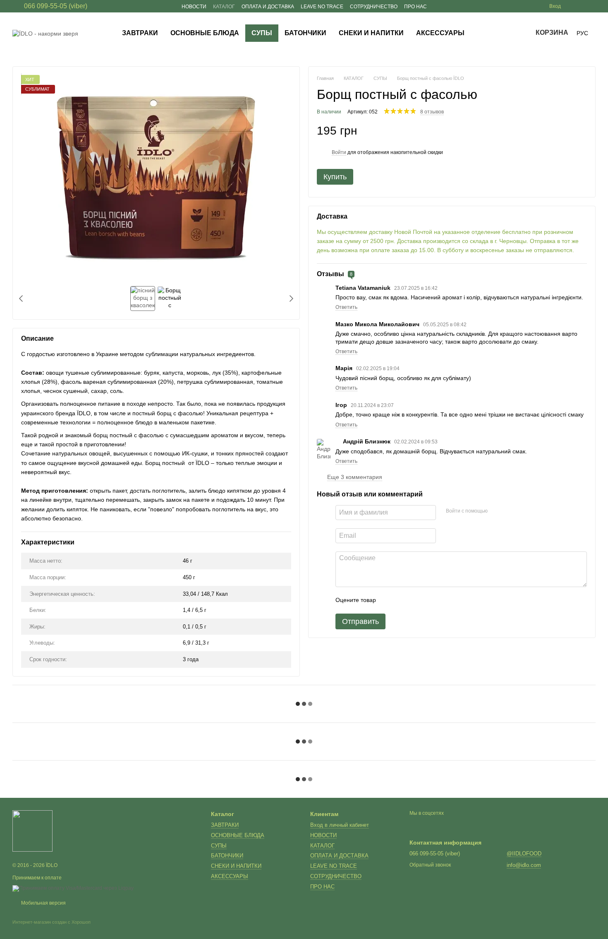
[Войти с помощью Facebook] (497, 511)
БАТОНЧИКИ (305, 32)
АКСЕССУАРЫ (440, 32)
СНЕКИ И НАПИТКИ (371, 32)
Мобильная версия (43, 903)
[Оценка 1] (389, 600)
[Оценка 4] (429, 600)
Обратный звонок (430, 865)
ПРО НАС (415, 7)
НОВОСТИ (194, 7)
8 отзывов (432, 112)
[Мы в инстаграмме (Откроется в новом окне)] (582, 6)
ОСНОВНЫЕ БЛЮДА (204, 32)
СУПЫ (261, 32)
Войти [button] (339, 152)
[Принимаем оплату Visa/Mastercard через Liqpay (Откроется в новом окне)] (73, 888)
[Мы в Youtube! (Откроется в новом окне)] (592, 6)
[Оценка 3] (416, 600)
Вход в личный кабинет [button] (339, 825)
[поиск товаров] (485, 33)
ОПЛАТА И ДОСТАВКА (268, 7)
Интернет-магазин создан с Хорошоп (51, 922)
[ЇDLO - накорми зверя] (32, 830)
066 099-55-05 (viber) (55, 6)
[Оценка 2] (402, 600)
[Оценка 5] (442, 600)
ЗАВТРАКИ (140, 32)
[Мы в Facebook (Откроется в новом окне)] (572, 6)
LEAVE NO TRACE (322, 7)
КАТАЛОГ (224, 7)
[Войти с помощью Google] (510, 511)
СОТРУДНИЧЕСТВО (373, 7)
